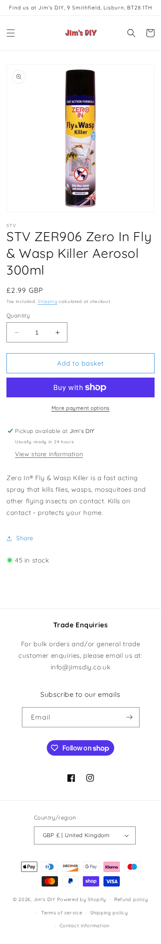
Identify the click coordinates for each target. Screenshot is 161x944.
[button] (10, 33)
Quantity (18, 315)
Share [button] (24, 538)
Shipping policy (109, 913)
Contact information (84, 926)
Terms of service (61, 913)
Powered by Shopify (81, 899)
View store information (49, 454)
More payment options (81, 408)
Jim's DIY (44, 899)
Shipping (48, 301)
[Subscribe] (129, 717)
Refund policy (131, 899)
